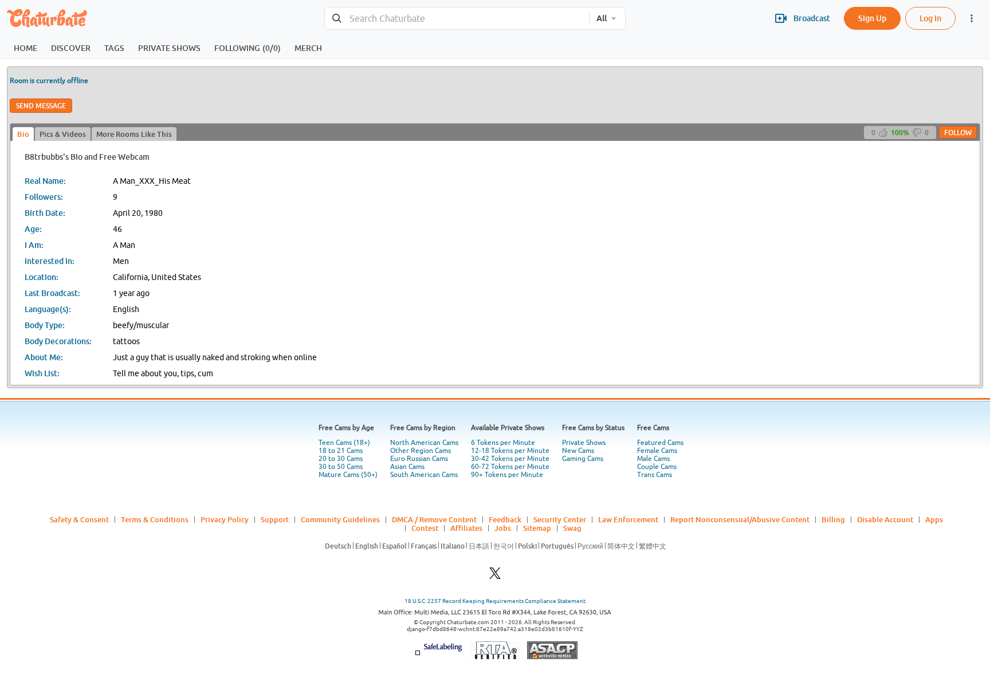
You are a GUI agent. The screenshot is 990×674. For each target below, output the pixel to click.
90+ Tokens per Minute (507, 475)
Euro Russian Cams (419, 459)
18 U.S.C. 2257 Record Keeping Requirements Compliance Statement (495, 601)
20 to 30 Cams (341, 459)
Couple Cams (657, 467)
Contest (424, 528)
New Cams (578, 451)
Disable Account (885, 519)
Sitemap (537, 528)
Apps (934, 519)
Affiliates (466, 528)
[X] (495, 576)
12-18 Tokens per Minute (510, 451)
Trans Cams (654, 475)
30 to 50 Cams (341, 467)
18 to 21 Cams (341, 451)
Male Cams (653, 459)
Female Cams (657, 451)
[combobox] (457, 18)
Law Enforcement (628, 519)
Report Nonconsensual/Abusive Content (740, 519)
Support (275, 519)
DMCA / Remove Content (434, 519)
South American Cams (424, 475)
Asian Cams (407, 467)
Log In (930, 18)
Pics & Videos (63, 134)
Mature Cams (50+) (348, 475)
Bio (23, 134)
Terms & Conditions (154, 519)
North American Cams (424, 443)
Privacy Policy (225, 519)
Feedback (505, 519)
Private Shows (584, 443)
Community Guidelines (340, 519)
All (601, 18)
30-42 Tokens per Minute (510, 459)
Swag (572, 528)
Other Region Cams (420, 451)
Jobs (502, 528)
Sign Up (872, 18)
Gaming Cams (582, 459)
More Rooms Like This (134, 134)
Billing (833, 519)
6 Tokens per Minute (503, 443)
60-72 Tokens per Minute (510, 467)
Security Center (559, 519)
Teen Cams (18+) (344, 443)
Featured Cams (660, 443)
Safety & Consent (79, 519)
